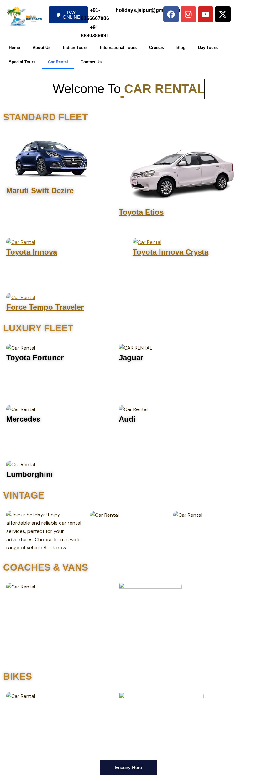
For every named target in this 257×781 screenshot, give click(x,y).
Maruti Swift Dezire (40, 190)
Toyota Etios (141, 212)
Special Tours (22, 62)
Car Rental (58, 62)
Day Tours (208, 47)
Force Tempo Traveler (45, 307)
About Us (41, 47)
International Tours (118, 47)
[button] (68, 14)
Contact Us (91, 62)
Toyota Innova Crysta (170, 252)
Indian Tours (75, 47)
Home (14, 47)
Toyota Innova (31, 252)
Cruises (156, 47)
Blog (181, 47)
